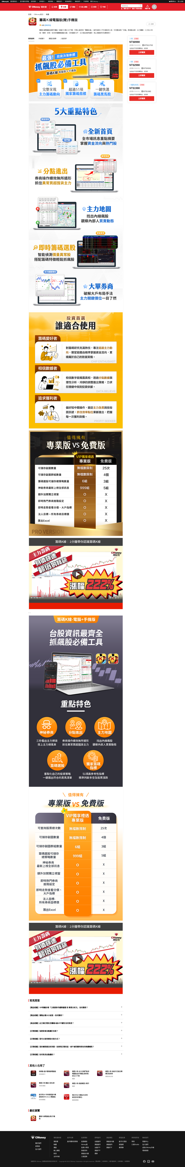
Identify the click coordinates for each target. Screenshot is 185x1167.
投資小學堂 (85, 1147)
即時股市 (42, 1)
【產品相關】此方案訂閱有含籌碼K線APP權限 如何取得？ (51, 1023)
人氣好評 (64, 38)
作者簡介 (42, 38)
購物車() (173, 1)
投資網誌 (84, 1141)
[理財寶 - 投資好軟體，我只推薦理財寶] (37, 6)
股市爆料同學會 (24, 1)
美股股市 (98, 1144)
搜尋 (140, 5)
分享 (152, 24)
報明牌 (121, 1147)
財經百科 (84, 1150)
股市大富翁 (122, 1141)
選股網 (121, 1144)
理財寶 (56, 1141)
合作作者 (57, 1156)
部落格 (37, 1146)
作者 (104, 7)
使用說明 (31, 38)
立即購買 (141, 52)
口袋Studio (135, 1144)
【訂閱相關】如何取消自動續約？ (42, 1054)
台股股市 (98, 1141)
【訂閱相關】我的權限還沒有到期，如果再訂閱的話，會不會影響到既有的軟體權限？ (61, 1047)
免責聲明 (127, 1161)
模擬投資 (59, 1)
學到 (133, 1141)
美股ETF (97, 1150)
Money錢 (84, 1144)
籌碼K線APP (127, 8)
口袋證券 (84, 1156)
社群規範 (120, 1161)
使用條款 (104, 1161)
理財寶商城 (13, 1)
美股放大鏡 (85, 1153)
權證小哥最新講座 (137, 8)
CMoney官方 (38, 14)
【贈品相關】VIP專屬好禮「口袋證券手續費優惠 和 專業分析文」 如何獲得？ (58, 1007)
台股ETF (97, 1147)
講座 (73, 7)
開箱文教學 (52, 38)
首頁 (55, 7)
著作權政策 (112, 1161)
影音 (94, 7)
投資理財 (33, 1)
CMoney (4, 1)
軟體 (64, 7)
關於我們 (38, 1143)
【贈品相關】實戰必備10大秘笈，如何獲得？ (46, 1015)
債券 (96, 1153)
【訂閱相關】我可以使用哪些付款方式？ (44, 1039)
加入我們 (38, 1149)
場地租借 (145, 1150)
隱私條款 (98, 1161)
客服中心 (145, 1141)
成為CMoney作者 (148, 1147)
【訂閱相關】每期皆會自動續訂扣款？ (43, 1031)
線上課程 (84, 7)
